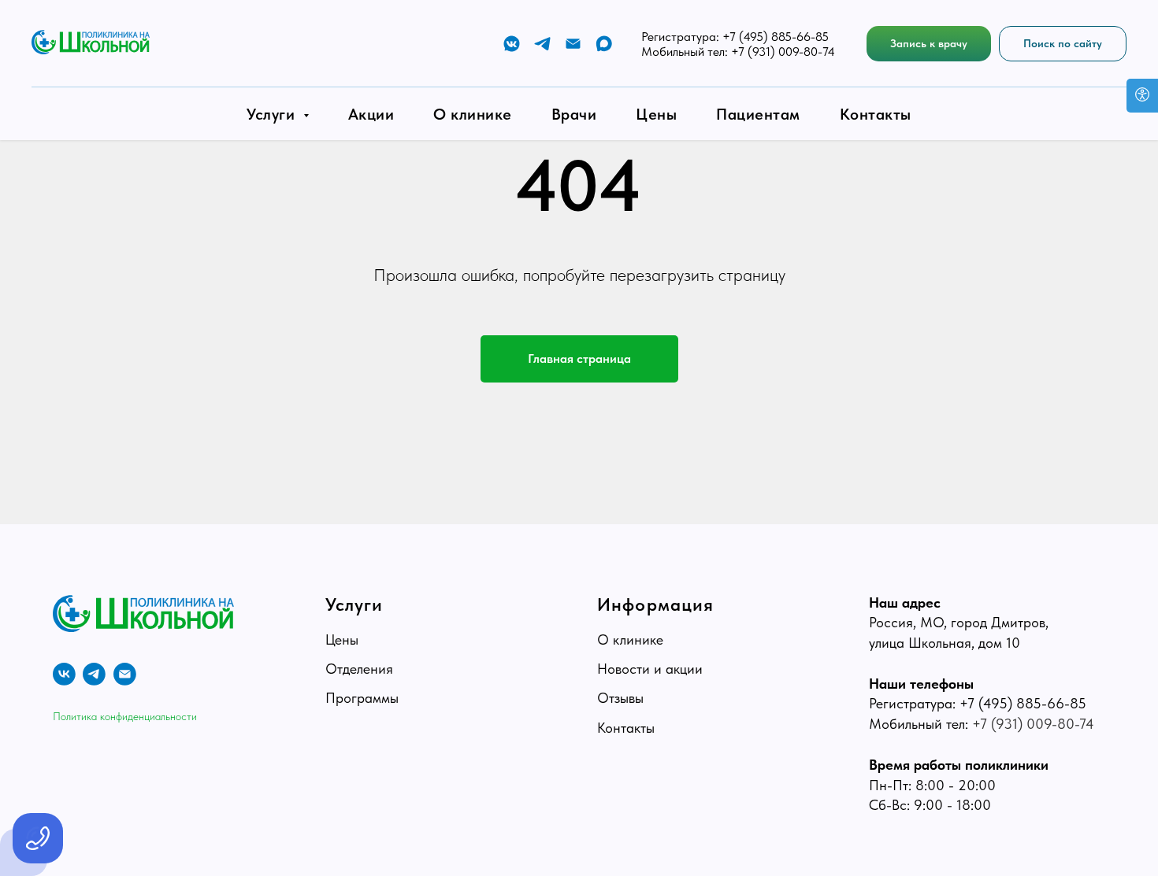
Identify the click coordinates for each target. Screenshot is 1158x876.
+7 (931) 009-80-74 (783, 51)
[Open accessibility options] (1142, 96)
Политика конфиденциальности (125, 716)
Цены (656, 114)
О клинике (472, 114)
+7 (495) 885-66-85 (775, 36)
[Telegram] (542, 44)
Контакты (875, 114)
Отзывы (620, 698)
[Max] (604, 44)
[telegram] (94, 674)
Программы (362, 698)
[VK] (511, 44)
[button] (929, 43)
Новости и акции (650, 669)
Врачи (574, 114)
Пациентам (758, 114)
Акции (371, 114)
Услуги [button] (273, 114)
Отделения (359, 669)
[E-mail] (573, 44)
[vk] (64, 674)
